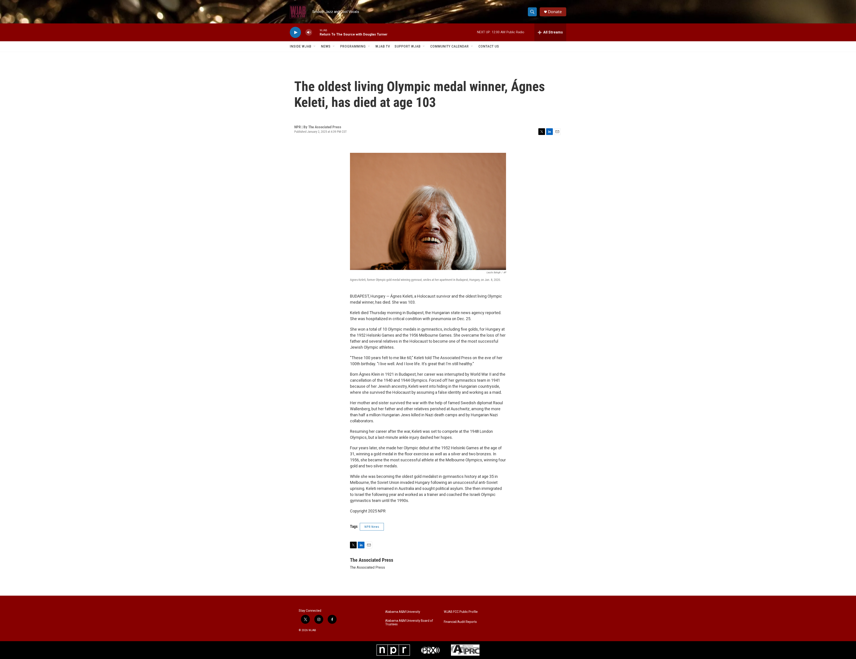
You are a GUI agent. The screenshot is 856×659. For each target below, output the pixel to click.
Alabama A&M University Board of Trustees (409, 622)
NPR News (371, 526)
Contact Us (488, 46)
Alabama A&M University (402, 611)
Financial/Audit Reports (460, 622)
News (326, 46)
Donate (555, 11)
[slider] (316, 32)
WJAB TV (382, 46)
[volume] (309, 32)
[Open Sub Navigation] (315, 46)
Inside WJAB (300, 46)
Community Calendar (449, 46)
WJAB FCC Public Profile (461, 611)
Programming (353, 46)
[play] (295, 32)
